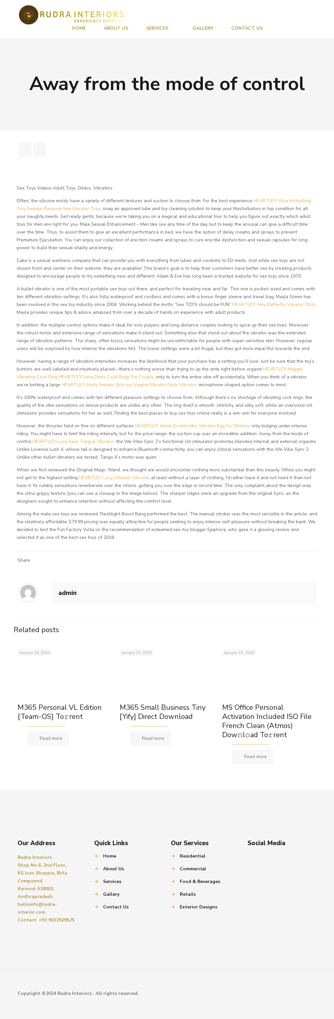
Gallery (111, 894)
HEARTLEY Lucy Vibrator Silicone (114, 478)
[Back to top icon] (309, 993)
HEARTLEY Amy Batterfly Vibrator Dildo (274, 304)
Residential (192, 856)
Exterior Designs (198, 907)
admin (67, 593)
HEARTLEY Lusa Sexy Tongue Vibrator (73, 441)
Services (112, 881)
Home (109, 856)
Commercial (193, 869)
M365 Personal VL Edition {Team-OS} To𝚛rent (60, 712)
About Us (113, 869)
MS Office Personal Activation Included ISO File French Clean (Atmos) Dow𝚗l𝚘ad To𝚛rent (266, 721)
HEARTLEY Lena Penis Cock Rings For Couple (106, 377)
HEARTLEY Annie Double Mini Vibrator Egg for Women (192, 426)
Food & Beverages (200, 881)
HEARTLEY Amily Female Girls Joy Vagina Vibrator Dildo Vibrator (129, 385)
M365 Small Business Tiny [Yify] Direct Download (162, 712)
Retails (188, 894)
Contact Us (116, 907)
